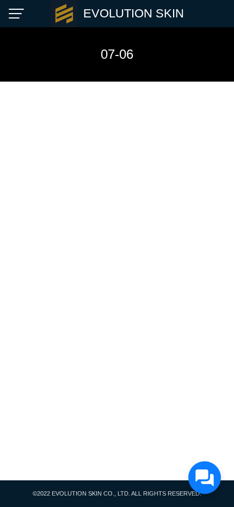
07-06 (117, 54)
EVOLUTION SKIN (133, 13)
